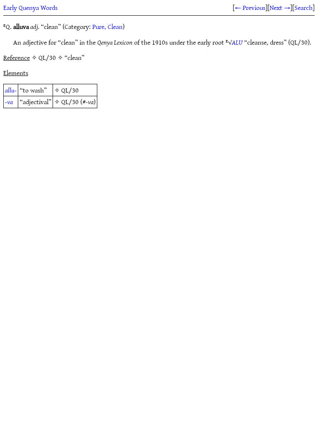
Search (303, 7)
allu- (11, 90)
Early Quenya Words (30, 7)
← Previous (250, 7)
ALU (237, 42)
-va (9, 101)
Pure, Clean (107, 26)
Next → (280, 7)
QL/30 (70, 90)
